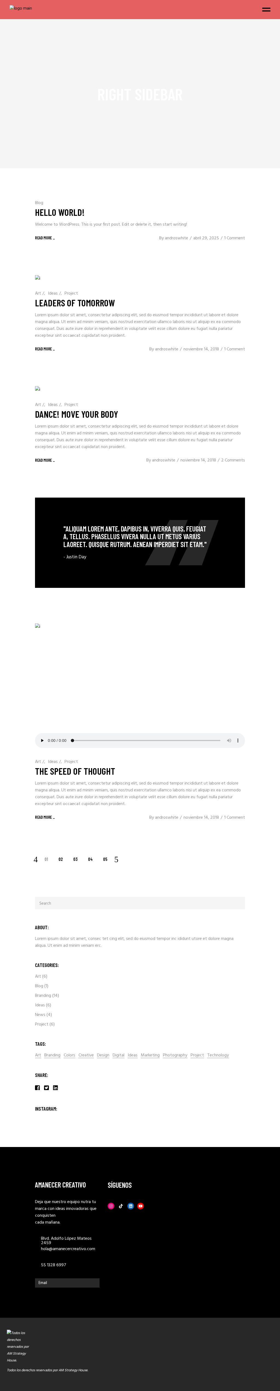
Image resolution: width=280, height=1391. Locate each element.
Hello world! (59, 212)
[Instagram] (111, 1206)
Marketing (150, 1055)
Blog (39, 203)
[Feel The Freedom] (140, 543)
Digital (118, 1055)
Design (103, 1055)
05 (105, 859)
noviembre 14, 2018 (201, 349)
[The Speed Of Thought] (140, 686)
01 (46, 859)
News (40, 1014)
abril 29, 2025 (206, 238)
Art (38, 293)
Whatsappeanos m (267, 1355)
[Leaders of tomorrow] (37, 278)
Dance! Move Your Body (76, 414)
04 (90, 859)
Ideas (53, 293)
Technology (218, 1055)
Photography (175, 1055)
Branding (43, 995)
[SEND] (94, 1283)
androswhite (176, 238)
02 (61, 859)
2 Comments (233, 460)
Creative (86, 1055)
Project (71, 293)
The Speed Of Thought (75, 771)
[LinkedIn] (130, 1206)
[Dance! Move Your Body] (37, 389)
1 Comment (234, 238)
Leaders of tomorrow (75, 302)
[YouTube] (140, 1206)
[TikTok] (121, 1206)
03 (75, 859)
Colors (69, 1055)
